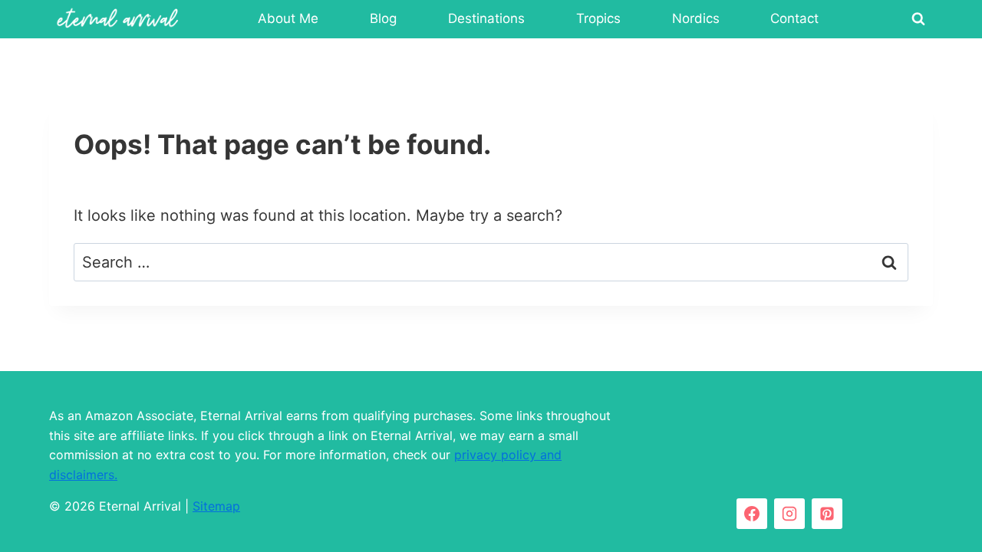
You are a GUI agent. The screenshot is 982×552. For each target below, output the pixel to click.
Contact (794, 18)
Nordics (696, 18)
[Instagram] (789, 513)
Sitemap (216, 506)
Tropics (598, 18)
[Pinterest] (827, 513)
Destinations (486, 18)
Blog (383, 18)
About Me (288, 18)
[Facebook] (751, 513)
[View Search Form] (918, 19)
